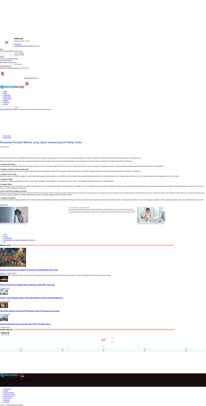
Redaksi (2, 273)
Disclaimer (6, 400)
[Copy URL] (25, 149)
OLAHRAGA (6, 95)
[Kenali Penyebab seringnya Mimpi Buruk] (102, 210)
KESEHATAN (7, 138)
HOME (5, 91)
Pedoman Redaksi (8, 393)
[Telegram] (20, 149)
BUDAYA (5, 101)
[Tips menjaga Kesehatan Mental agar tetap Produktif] (170, 215)
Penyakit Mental (7, 238)
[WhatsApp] (8, 149)
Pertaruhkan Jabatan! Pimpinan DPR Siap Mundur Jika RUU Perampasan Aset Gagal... (30, 311)
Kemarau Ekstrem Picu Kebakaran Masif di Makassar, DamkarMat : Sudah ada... (27, 285)
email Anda (18, 64)
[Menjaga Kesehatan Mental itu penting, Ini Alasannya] (33, 215)
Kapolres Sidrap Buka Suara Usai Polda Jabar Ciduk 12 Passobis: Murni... (25, 324)
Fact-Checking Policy (9, 394)
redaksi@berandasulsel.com (16, 384)
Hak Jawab (6, 402)
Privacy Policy (7, 398)
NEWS (5, 93)
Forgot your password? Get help (9, 59)
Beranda (2, 109)
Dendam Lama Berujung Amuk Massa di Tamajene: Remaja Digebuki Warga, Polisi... (29, 270)
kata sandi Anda (19, 55)
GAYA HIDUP (7, 97)
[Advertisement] (103, 122)
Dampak (5, 236)
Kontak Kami (18, 44)
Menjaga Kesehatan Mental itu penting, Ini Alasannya (13, 223)
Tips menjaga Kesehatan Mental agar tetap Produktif (150, 223)
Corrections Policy (8, 396)
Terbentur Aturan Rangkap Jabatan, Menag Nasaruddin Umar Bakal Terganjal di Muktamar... (32, 298)
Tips (4, 242)
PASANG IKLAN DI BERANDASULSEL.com (27, 46)
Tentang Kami (7, 389)
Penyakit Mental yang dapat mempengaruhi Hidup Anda (19, 240)
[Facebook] (2, 149)
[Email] (14, 149)
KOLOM (5, 104)
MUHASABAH (7, 99)
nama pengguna (19, 53)
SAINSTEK (6, 102)
